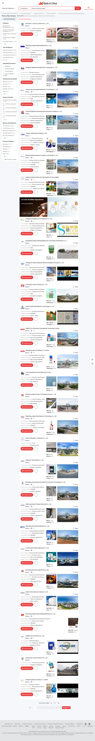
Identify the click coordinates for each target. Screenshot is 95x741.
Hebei (6, 154)
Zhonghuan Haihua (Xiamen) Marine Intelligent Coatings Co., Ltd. (45, 262)
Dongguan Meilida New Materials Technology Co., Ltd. (41, 67)
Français (39, 726)
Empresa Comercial (9, 50)
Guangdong (7, 146)
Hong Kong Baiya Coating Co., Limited (37, 679)
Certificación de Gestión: (27, 142)
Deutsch (51, 726)
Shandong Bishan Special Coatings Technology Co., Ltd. (42, 155)
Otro (5, 60)
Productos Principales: (26, 28)
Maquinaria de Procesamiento (8, 26)
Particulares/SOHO (8, 57)
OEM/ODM (7, 66)
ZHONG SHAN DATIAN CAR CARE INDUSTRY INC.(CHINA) (42, 177)
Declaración (18, 724)
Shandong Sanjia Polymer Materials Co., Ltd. (39, 504)
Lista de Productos (9, 19)
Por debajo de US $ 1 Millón (10, 100)
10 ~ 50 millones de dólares (10, 112)
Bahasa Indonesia (59, 727)
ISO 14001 (7, 84)
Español (45, 726)
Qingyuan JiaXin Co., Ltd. (35, 460)
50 (58, 703)
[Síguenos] (86, 724)
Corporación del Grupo (9, 55)
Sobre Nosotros (9, 724)
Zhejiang (6, 149)
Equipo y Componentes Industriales (8, 30)
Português (57, 726)
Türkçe (44, 727)
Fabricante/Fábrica (9, 52)
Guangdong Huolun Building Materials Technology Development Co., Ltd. (47, 241)
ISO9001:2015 (8, 81)
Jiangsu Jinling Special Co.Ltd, (36, 133)
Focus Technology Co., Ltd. (44, 731)
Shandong (7, 144)
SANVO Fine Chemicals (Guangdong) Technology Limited (42, 328)
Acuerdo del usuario (27, 724)
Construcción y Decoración (9, 34)
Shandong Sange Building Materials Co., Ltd (38, 45)
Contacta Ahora (28, 34)
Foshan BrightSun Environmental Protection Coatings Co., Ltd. (44, 111)
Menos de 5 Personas (10, 130)
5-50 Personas (8, 126)
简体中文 (21, 726)
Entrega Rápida (9, 71)
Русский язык (71, 726)
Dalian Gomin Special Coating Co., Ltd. (37, 592)
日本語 (33, 726)
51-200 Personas (8, 128)
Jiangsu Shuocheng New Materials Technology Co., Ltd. (42, 89)
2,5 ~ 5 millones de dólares (9, 108)
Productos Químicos (10, 41)
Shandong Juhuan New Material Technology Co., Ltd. (41, 416)
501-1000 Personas (9, 135)
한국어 (78, 726)
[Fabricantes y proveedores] (47, 3)
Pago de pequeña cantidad (8, 74)
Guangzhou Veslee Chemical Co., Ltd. (37, 284)
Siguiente (65, 707)
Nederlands (90, 726)
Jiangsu (6, 151)
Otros (5, 91)
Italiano (64, 726)
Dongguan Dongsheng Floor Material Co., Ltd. (39, 219)
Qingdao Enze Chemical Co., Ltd (35, 636)
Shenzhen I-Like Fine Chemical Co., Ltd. (37, 23)
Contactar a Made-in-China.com (55, 724)
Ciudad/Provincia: (25, 30)
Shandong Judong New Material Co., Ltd (37, 526)
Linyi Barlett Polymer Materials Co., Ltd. (37, 548)
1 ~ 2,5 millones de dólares (9, 116)
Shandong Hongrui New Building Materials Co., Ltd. (41, 614)
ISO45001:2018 (8, 89)
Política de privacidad (39, 724)
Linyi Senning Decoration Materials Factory (38, 372)
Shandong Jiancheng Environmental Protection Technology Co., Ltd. (46, 482)
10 (51, 703)
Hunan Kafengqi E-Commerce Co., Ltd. (37, 438)
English (15, 726)
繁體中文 (27, 726)
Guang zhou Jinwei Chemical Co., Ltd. (37, 658)
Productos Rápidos (70, 724)
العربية (83, 726)
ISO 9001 (6, 86)
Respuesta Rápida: (25, 54)
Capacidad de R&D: (25, 52)
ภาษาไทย (38, 727)
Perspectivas (80, 724)
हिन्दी (33, 727)
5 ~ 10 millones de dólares (9, 104)
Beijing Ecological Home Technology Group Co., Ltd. (41, 394)
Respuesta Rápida (9, 68)
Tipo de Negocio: (25, 72)
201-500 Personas (9, 133)
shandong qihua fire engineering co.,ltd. (37, 570)
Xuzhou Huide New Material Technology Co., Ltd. (40, 306)
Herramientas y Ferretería (9, 38)
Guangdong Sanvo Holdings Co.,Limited (37, 350)
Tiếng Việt (51, 727)
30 (54, 703)
